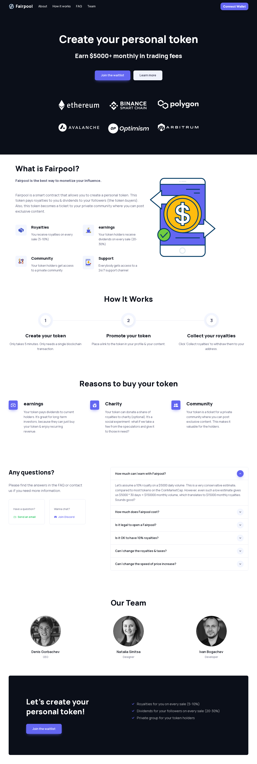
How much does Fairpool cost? (137, 512)
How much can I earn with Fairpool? (140, 474)
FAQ (79, 6)
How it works (61, 6)
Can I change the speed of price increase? (145, 564)
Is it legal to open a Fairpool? (135, 525)
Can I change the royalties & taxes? (141, 551)
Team (91, 6)
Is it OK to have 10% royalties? (137, 538)
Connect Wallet (234, 6)
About (42, 6)
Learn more (148, 75)
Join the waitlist (44, 729)
